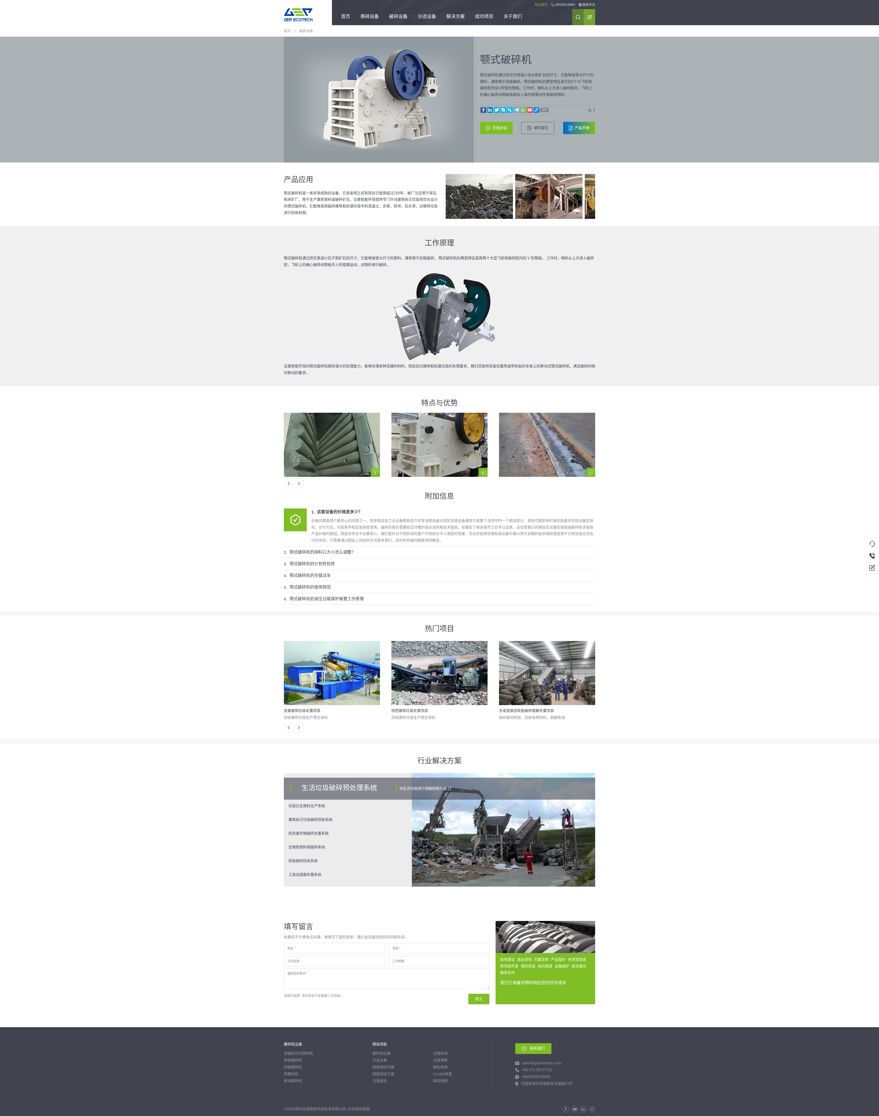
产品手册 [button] (582, 128)
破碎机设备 (381, 1053)
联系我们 (541, 4)
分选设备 (427, 17)
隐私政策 (440, 1067)
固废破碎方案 (383, 1067)
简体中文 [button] (587, 4)
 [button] (589, 17)
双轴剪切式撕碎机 (298, 1053)
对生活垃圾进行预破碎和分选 (423, 788)
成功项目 (484, 17)
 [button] (578, 17)
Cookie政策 (442, 1074)
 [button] (451, 196)
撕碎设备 (370, 17)
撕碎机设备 (293, 1044)
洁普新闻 (440, 1053)
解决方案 (455, 17)
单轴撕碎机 (293, 1060)
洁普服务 (379, 1081)
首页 (345, 17)
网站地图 (440, 1081)
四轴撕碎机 (293, 1067)
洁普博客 (440, 1060)
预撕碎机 (291, 1074)
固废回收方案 (383, 1074)
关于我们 (513, 17)
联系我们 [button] (537, 1048)
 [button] (289, 483)
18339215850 (565, 4)
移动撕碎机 (293, 1081)
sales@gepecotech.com (541, 1063)
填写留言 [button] (541, 128)
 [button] (590, 110)
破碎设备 (398, 17)
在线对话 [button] (499, 128)
